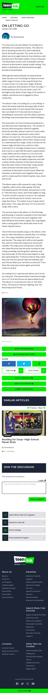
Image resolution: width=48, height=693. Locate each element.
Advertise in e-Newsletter (35, 600)
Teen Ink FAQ (6, 591)
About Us (5, 576)
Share (5, 359)
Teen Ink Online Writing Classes (34, 658)
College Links (30, 653)
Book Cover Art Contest (10, 651)
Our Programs (7, 582)
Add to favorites (23, 384)
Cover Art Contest (8, 648)
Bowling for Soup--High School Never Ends (20, 441)
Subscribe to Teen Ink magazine (33, 634)
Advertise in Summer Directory (33, 592)
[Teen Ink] (12, 6)
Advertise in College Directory (33, 586)
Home (4, 18)
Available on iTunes (24, 354)
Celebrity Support (8, 585)
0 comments (9, 451)
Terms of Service (7, 597)
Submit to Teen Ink (16, 522)
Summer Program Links (34, 650)
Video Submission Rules (34, 624)
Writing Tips (30, 627)
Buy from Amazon (24, 349)
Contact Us (5, 579)
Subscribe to (21, 515)
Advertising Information (34, 582)
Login (41, 480)
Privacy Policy (6, 594)
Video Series (30, 666)
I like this (14, 370)
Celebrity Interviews (9, 588)
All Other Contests (8, 654)
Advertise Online (32, 597)
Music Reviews (28, 18)
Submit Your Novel (32, 618)
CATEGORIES (23, 691)
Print (5, 293)
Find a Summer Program (19, 538)
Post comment (37, 499)
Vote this (36, 370)
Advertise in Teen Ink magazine (33, 577)
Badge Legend (31, 669)
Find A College (15, 530)
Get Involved (30, 630)
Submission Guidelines (34, 621)
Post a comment (23, 378)
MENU (39, 7)
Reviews (14, 18)
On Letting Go (12, 20)
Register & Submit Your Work (36, 615)
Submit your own (23, 389)
